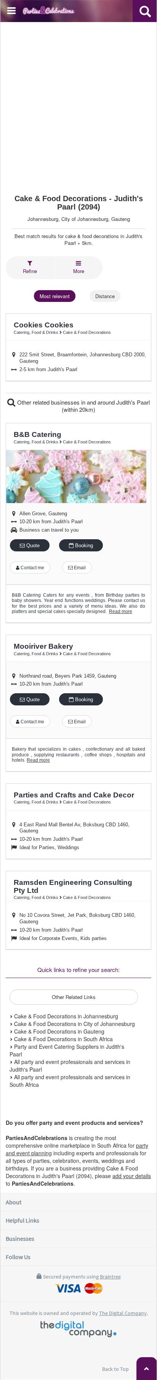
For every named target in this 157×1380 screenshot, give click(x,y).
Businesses (20, 1238)
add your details (131, 1176)
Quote (32, 545)
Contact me (31, 567)
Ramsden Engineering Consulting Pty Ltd (73, 886)
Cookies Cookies (44, 325)
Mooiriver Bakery (43, 646)
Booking (83, 545)
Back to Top (116, 1369)
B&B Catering (37, 434)
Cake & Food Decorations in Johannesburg (65, 1016)
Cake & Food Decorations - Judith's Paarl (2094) (78, 202)
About (13, 1202)
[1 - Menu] (12, 12)
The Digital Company (123, 1313)
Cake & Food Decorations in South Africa (63, 1039)
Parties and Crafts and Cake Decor (74, 795)
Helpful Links (22, 1220)
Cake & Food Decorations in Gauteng (58, 1031)
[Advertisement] (78, 104)
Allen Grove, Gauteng (43, 513)
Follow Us (18, 1257)
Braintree (110, 1276)
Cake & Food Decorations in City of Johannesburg (74, 1023)
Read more (120, 611)
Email (79, 567)
